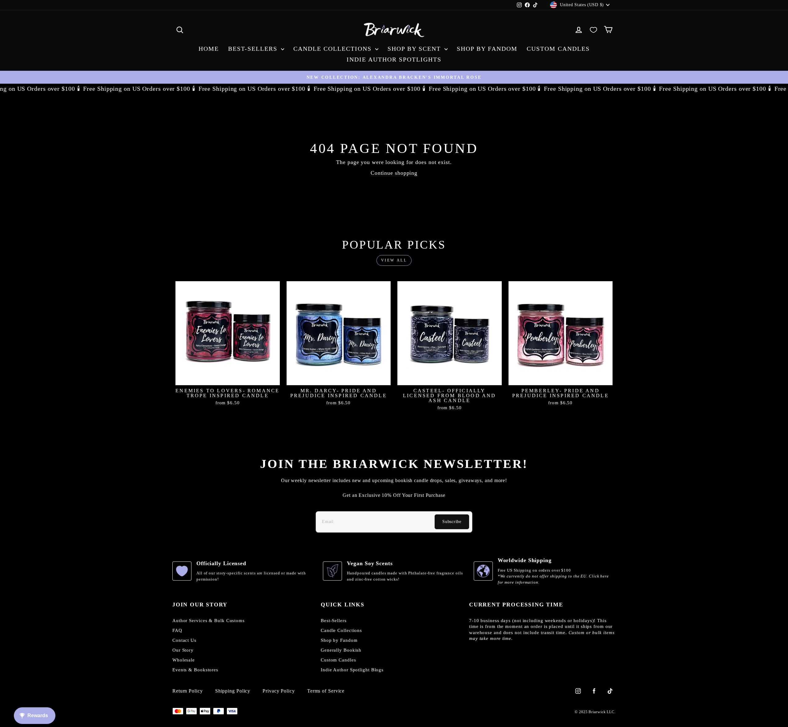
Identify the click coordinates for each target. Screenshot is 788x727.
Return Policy (187, 691)
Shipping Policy (233, 691)
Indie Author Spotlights (394, 59)
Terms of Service (325, 691)
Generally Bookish (341, 650)
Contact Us (184, 640)
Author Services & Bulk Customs (208, 620)
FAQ (177, 630)
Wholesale (183, 659)
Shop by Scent (415, 48)
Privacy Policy (279, 691)
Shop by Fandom (487, 48)
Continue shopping (394, 173)
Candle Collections (333, 48)
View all (394, 260)
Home (209, 48)
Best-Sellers (253, 48)
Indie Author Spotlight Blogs (352, 669)
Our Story (183, 650)
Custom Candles (558, 48)
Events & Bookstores (195, 669)
